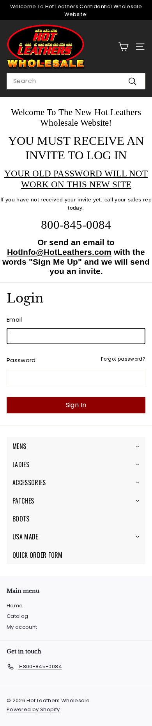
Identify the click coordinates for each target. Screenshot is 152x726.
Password (21, 360)
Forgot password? (123, 359)
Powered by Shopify (33, 709)
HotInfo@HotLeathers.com (59, 251)
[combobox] (76, 81)
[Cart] (123, 46)
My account (22, 627)
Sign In (76, 404)
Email (14, 319)
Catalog (17, 616)
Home (15, 605)
